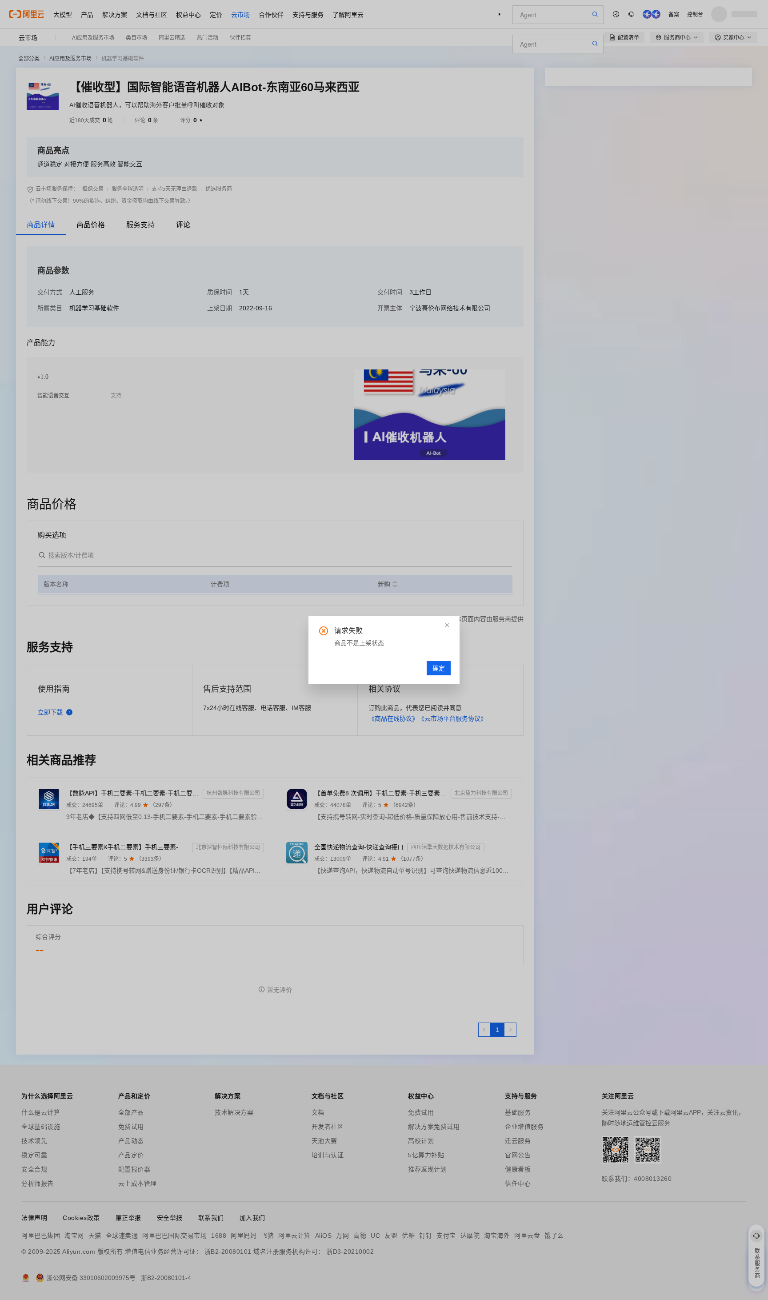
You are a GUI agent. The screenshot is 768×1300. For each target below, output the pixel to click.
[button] (447, 625)
